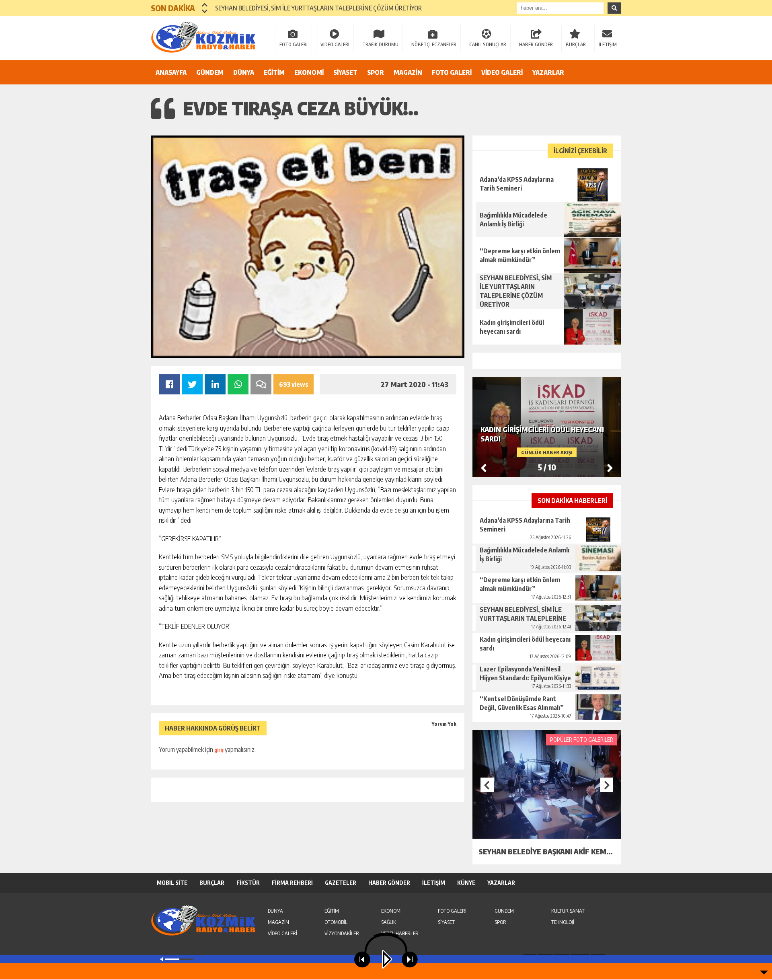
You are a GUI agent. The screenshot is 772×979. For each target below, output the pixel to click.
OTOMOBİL (335, 922)
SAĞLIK (388, 922)
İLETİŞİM (608, 44)
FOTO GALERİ (293, 44)
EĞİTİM (274, 72)
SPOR (375, 72)
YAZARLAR (548, 72)
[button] (205, 5)
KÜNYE (466, 882)
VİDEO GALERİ (502, 72)
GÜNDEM (210, 72)
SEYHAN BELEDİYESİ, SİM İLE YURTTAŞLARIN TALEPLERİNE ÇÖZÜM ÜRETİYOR (318, 8)
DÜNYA (243, 72)
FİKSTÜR (248, 882)
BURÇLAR (576, 44)
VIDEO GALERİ (334, 44)
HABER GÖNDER (536, 44)
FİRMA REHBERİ (292, 882)
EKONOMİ (309, 72)
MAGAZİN (408, 72)
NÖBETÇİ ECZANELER (433, 44)
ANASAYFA (171, 72)
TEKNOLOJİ (562, 922)
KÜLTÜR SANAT (568, 910)
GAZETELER (340, 882)
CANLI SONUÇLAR (487, 44)
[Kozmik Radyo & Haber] (203, 37)
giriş (219, 750)
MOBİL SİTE (172, 882)
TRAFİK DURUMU (380, 44)
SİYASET (345, 72)
